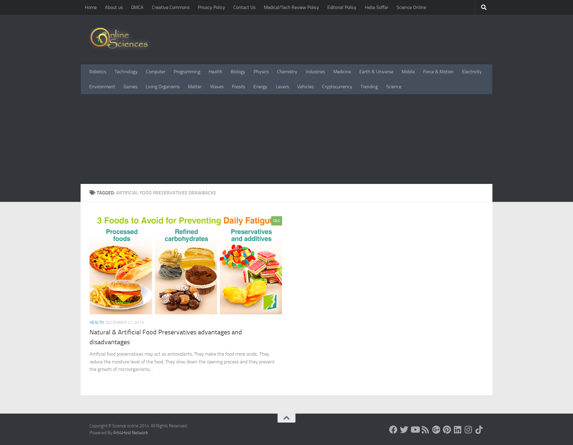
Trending (369, 86)
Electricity (472, 71)
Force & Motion (438, 71)
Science (393, 86)
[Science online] (393, 430)
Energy (260, 86)
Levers (282, 86)
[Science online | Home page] (121, 39)
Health (215, 71)
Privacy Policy (211, 7)
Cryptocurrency (337, 86)
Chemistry (287, 71)
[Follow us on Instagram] (468, 430)
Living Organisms (163, 86)
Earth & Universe (376, 71)
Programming (187, 71)
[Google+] (436, 430)
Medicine (342, 71)
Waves (217, 86)
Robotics (97, 71)
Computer (155, 71)
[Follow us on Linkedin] (458, 430)
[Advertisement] (286, 139)
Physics (261, 71)
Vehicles (305, 86)
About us (114, 7)
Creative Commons (171, 7)
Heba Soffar (376, 7)
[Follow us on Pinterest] (447, 430)
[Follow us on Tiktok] (479, 430)
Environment (102, 86)
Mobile (408, 71)
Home (91, 7)
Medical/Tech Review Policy (291, 7)
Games (130, 86)
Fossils (238, 86)
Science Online (411, 7)
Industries (315, 71)
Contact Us (244, 7)
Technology (126, 71)
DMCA (137, 7)
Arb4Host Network (130, 432)
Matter (195, 86)
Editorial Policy (341, 7)
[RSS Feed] (425, 430)
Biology (238, 71)
